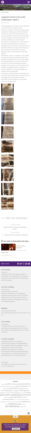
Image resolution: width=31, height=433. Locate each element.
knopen (2, 393)
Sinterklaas (22, 399)
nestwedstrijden (15, 393)
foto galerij (13, 386)
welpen (19, 404)
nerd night (7, 393)
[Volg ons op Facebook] (18, 264)
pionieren (26, 395)
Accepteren (16, 429)
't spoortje (3, 384)
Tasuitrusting (5, 289)
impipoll (26, 388)
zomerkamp (12, 406)
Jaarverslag (4, 324)
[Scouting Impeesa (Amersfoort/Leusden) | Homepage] (3, 2)
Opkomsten (4, 252)
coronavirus (3, 386)
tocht (7, 402)
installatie (5, 391)
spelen (27, 399)
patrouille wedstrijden (21, 218)
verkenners (25, 401)
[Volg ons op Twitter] (21, 264)
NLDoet (21, 393)
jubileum (17, 391)
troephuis (15, 401)
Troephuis (4, 272)
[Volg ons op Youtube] (29, 264)
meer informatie (21, 426)
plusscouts (7, 397)
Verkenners (4, 12)
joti (13, 390)
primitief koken (16, 397)
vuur (7, 404)
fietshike (8, 218)
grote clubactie (21, 386)
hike (7, 388)
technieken (3, 401)
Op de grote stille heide (8, 311)
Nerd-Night (4, 362)
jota (10, 390)
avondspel (14, 384)
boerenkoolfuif (24, 384)
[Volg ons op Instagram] (23, 264)
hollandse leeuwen (16, 388)
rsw (19, 399)
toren (11, 401)
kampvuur (24, 390)
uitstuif (19, 402)
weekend (12, 404)
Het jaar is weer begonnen (20, 247)
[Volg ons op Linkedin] (26, 264)
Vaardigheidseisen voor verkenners (12, 341)
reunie (24, 397)
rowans (16, 399)
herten (13, 218)
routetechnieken (8, 399)
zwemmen (23, 407)
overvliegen (27, 393)
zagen (24, 404)
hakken (29, 386)
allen (8, 384)
